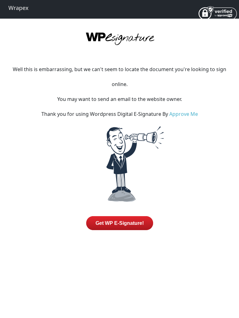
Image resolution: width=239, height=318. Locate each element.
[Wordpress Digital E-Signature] (119, 44)
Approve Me (183, 114)
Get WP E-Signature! (120, 223)
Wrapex (18, 7)
